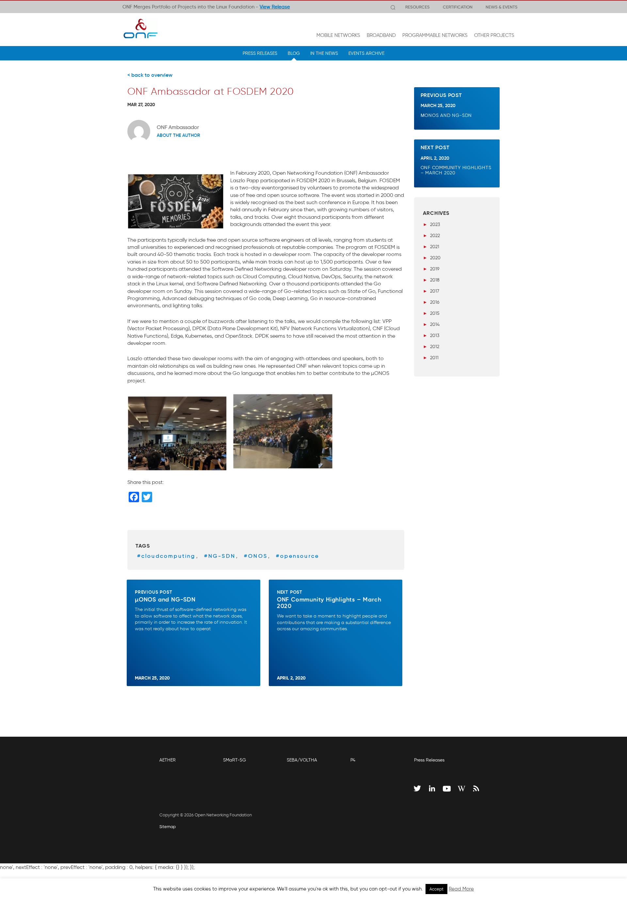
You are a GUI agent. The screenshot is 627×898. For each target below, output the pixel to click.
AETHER (167, 760)
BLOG (294, 53)
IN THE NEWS (324, 53)
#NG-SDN (219, 556)
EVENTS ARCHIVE (366, 53)
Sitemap (167, 826)
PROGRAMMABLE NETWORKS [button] (435, 35)
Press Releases (429, 760)
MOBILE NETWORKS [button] (338, 35)
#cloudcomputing (166, 556)
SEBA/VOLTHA (302, 760)
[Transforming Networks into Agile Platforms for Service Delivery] (140, 28)
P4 (352, 760)
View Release (275, 7)
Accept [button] (436, 889)
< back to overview (149, 75)
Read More (461, 889)
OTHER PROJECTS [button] (494, 35)
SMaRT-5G (234, 760)
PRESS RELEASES (260, 53)
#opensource (297, 556)
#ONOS (255, 556)
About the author (178, 135)
